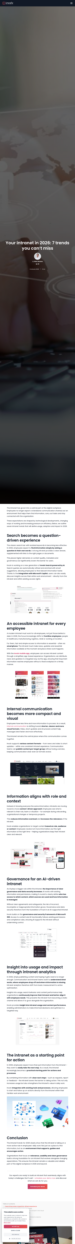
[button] (15, 1238)
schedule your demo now (45, 1178)
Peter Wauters (38, 261)
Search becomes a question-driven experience (21, 1206)
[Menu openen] (71, 3)
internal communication (16, 726)
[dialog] (15, 1225)
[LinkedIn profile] (36, 264)
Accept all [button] (15, 1226)
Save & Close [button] (15, 1230)
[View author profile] (38, 264)
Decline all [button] (15, 1234)
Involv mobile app (22, 653)
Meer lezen (7, 1222)
